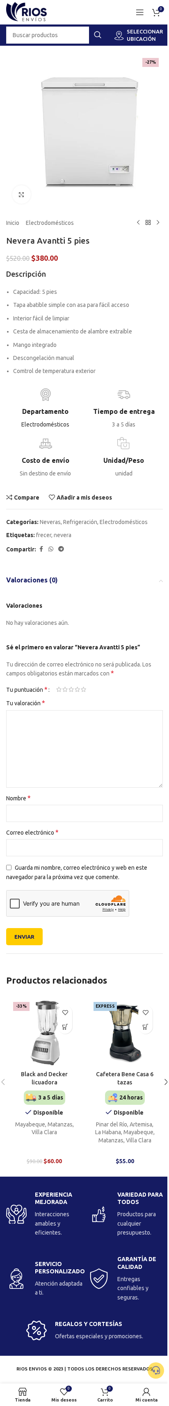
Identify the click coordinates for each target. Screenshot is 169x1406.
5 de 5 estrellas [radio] (83, 689)
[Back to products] (148, 223)
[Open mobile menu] (140, 12)
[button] (65, 1027)
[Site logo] (26, 12)
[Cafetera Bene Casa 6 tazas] (125, 1033)
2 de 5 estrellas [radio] (65, 689)
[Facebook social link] (41, 549)
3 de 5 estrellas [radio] (71, 689)
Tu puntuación (27, 689)
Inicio (12, 223)
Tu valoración (25, 702)
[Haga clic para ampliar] (21, 194)
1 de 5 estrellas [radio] (59, 689)
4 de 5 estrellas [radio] (77, 689)
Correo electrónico (32, 832)
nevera (62, 535)
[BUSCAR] (97, 35)
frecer (43, 535)
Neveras (50, 522)
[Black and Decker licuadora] (44, 1033)
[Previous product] (138, 223)
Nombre (18, 798)
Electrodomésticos (50, 223)
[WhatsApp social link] (51, 549)
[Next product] (158, 223)
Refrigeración (80, 522)
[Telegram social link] (61, 549)
